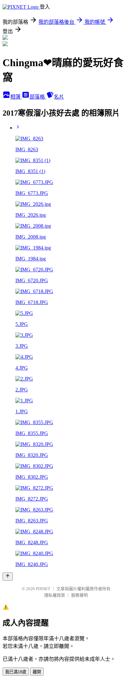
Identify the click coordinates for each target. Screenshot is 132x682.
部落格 (37, 97)
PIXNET (43, 588)
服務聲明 (79, 595)
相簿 (16, 97)
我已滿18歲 (15, 671)
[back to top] (8, 577)
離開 (37, 671)
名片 (59, 97)
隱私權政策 (54, 595)
